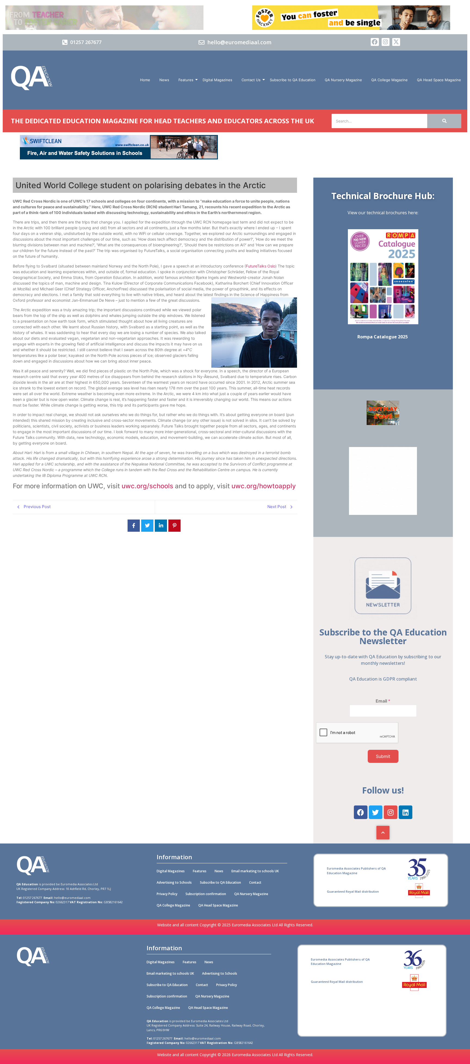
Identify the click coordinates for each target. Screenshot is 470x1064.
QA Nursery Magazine (343, 80)
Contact (255, 882)
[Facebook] (375, 42)
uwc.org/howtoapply (263, 486)
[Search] (444, 121)
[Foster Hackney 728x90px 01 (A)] (351, 28)
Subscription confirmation (205, 894)
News (164, 80)
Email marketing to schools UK (255, 871)
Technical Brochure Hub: (383, 196)
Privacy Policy (167, 894)
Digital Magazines (217, 80)
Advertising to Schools (174, 882)
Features (185, 80)
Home (145, 80)
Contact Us (251, 80)
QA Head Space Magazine (439, 80)
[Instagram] (385, 42)
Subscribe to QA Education (293, 80)
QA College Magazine (389, 80)
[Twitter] (375, 812)
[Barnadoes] (118, 17)
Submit (383, 756)
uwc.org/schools (147, 486)
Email (383, 701)
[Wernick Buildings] (383, 513)
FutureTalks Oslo (260, 266)
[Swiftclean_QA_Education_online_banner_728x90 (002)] (119, 157)
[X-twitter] (396, 42)
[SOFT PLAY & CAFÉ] (383, 423)
